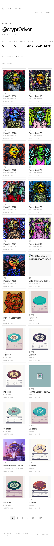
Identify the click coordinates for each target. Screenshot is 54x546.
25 (33, 518)
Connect (48, 13)
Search (38, 13)
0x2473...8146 (9, 35)
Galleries (7, 57)
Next (40, 518)
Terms (36, 535)
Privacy (46, 535)
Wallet (19, 57)
